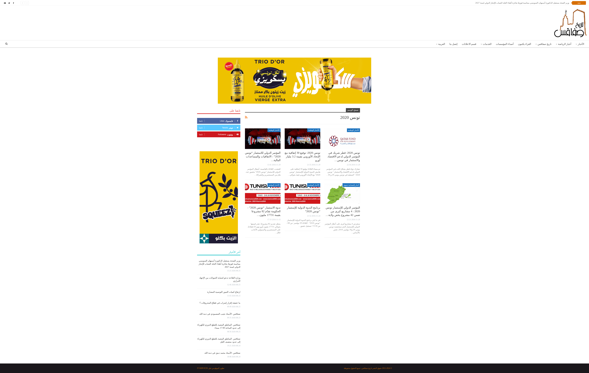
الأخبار (581, 44)
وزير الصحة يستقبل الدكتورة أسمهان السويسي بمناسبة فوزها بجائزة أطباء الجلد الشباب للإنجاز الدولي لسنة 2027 (219, 264)
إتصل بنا (453, 44)
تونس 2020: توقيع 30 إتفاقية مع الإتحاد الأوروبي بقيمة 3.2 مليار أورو (302, 156)
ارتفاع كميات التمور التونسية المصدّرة (223, 292)
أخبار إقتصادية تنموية (351, 185)
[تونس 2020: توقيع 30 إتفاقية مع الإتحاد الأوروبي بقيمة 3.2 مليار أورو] (302, 138)
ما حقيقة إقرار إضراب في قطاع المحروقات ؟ (220, 303)
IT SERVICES (202, 368)
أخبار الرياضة (564, 44)
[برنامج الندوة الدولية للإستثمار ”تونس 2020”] (302, 193)
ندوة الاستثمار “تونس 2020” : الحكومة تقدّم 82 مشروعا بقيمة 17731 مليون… (264, 211)
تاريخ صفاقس (544, 44)
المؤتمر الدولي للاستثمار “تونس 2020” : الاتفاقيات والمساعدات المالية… (263, 156)
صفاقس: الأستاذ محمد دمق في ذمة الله (222, 353)
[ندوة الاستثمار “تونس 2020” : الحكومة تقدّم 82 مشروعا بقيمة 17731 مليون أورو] (263, 193)
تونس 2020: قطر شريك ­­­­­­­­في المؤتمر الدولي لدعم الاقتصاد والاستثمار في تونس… (343, 156)
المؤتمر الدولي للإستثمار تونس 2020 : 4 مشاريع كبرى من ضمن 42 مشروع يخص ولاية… (343, 211)
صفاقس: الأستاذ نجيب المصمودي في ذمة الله (219, 314)
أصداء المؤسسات (505, 44)
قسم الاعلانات (469, 44)
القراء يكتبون (524, 44)
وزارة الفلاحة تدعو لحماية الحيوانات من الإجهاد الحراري (546, 3)
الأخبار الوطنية (353, 130)
